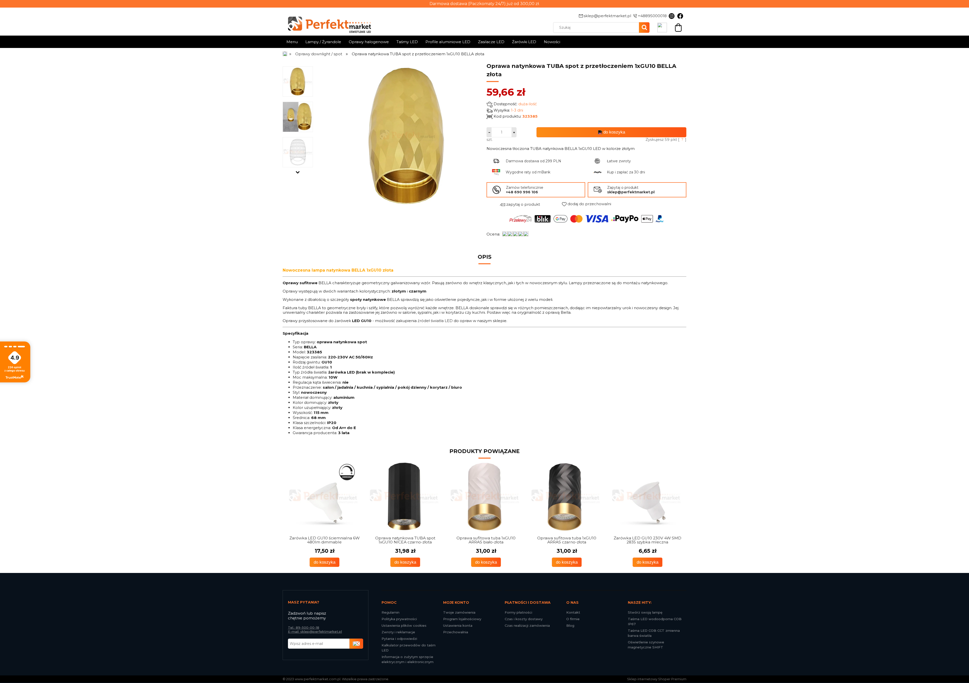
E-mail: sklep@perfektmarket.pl (315, 631)
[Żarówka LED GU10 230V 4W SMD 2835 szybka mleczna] (565, 496)
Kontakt (573, 612)
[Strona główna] (285, 53)
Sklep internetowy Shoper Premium (656, 679)
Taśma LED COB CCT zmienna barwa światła (654, 633)
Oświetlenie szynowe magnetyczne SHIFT (646, 644)
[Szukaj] (644, 27)
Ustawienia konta (457, 625)
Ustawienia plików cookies (404, 625)
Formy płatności (518, 612)
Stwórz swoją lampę (645, 612)
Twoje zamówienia (459, 612)
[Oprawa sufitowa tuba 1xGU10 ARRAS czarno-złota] (484, 496)
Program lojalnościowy (462, 619)
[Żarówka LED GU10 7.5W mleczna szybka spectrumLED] (646, 496)
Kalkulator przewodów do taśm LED (409, 647)
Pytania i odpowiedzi (399, 639)
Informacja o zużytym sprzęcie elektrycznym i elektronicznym (408, 659)
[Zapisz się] (356, 644)
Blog (570, 625)
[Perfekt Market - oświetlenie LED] (327, 21)
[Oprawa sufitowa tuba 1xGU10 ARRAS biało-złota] (403, 496)
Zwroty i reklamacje (398, 632)
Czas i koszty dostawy (524, 619)
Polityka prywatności (399, 619)
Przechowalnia (455, 632)
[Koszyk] (678, 26)
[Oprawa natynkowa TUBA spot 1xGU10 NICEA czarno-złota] (323, 496)
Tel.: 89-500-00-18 (303, 627)
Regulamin (390, 612)
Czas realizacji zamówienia (527, 625)
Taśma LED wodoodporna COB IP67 (655, 621)
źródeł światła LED (435, 320)
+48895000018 (652, 15)
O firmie (573, 619)
